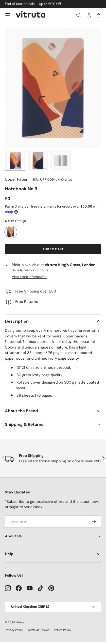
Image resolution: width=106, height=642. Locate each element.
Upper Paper (16, 179)
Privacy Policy (14, 630)
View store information (29, 277)
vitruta (20, 622)
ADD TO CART (53, 249)
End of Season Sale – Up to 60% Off (33, 4)
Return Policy (62, 630)
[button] (99, 15)
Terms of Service (38, 630)
